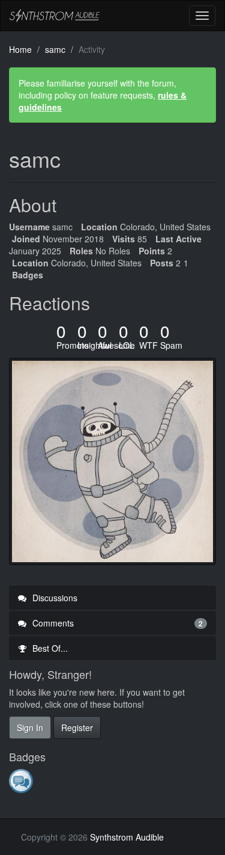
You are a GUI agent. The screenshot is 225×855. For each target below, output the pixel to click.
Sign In (30, 728)
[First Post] (22, 780)
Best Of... (49, 648)
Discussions (53, 598)
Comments (116, 623)
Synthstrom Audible (55, 16)
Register (77, 728)
